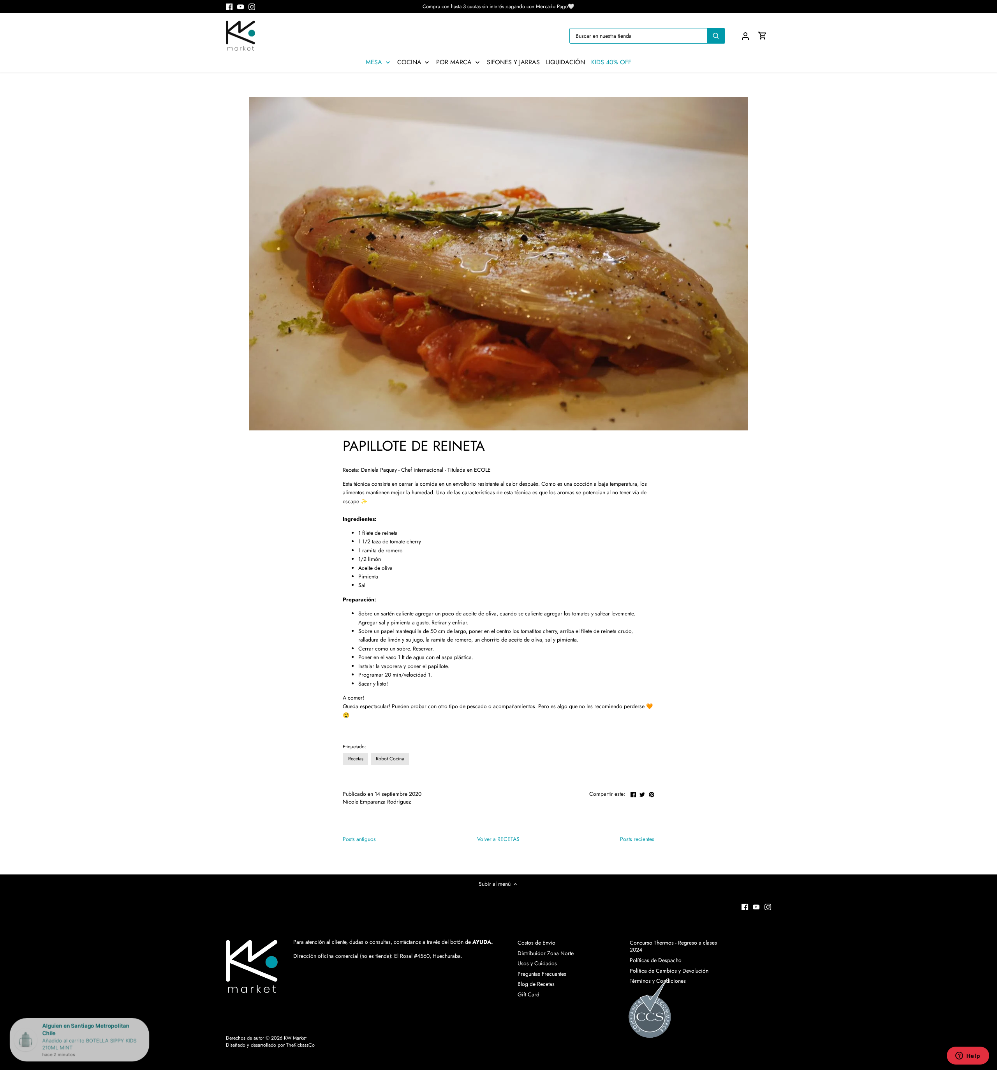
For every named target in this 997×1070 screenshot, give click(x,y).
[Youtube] (240, 7)
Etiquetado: (354, 747)
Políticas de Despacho (656, 960)
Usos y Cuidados (537, 963)
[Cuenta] (745, 35)
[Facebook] (229, 7)
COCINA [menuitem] (409, 62)
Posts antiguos (359, 839)
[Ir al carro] (762, 35)
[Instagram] (251, 7)
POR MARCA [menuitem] (454, 62)
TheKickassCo (300, 1045)
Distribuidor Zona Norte (546, 953)
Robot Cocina (390, 758)
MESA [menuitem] (374, 62)
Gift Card (528, 994)
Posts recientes (637, 839)
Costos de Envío (536, 943)
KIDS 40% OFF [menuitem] (611, 62)
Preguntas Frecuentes (542, 974)
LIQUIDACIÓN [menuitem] (565, 62)
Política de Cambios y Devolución (669, 971)
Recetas (355, 758)
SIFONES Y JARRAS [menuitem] (513, 62)
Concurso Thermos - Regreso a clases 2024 (673, 946)
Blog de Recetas (536, 984)
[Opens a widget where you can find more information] (967, 1056)
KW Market (295, 1038)
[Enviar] (716, 35)
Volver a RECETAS (498, 839)
